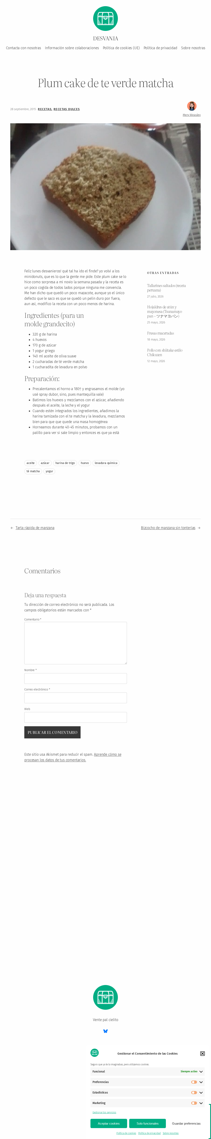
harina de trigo (65, 463)
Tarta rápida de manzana (35, 528)
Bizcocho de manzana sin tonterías (168, 528)
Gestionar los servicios (104, 1112)
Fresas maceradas (160, 333)
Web (27, 709)
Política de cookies (126, 1133)
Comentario (32, 619)
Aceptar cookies (109, 1123)
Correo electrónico (37, 689)
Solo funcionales (148, 1123)
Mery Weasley (192, 115)
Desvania (105, 38)
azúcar (45, 463)
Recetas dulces (67, 109)
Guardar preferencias (186, 1123)
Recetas (45, 109)
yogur (49, 471)
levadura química (106, 463)
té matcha (33, 471)
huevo (85, 463)
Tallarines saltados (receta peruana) (166, 287)
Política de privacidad (149, 1133)
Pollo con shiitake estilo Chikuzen (164, 352)
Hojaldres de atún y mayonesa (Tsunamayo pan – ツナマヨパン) (164, 311)
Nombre (30, 670)
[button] (202, 1054)
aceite (31, 463)
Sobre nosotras (171, 1133)
